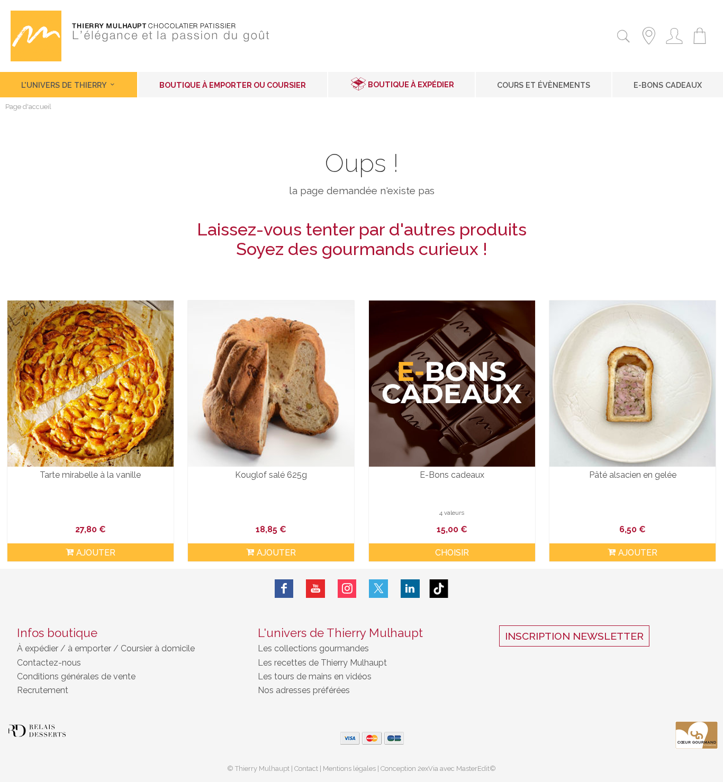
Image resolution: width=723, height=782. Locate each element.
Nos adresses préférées (304, 690)
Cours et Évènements (543, 84)
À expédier (38, 648)
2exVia (429, 768)
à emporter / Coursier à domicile (130, 648)
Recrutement (42, 690)
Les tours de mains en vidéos (315, 676)
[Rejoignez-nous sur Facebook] (284, 588)
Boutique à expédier (411, 84)
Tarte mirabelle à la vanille (90, 475)
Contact (306, 768)
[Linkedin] (410, 588)
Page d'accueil (28, 107)
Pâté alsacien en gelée (632, 475)
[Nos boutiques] (649, 46)
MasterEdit (473, 768)
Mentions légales (349, 768)
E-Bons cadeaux (668, 84)
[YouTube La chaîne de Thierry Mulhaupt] (315, 588)
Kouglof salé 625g (271, 475)
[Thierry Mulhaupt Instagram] (347, 588)
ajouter (95, 553)
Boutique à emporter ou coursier (232, 84)
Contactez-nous (49, 663)
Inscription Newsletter (574, 636)
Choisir (452, 553)
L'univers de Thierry (65, 84)
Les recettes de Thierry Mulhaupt (322, 663)
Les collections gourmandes (313, 648)
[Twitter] (378, 588)
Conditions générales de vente (76, 676)
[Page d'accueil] (36, 58)
